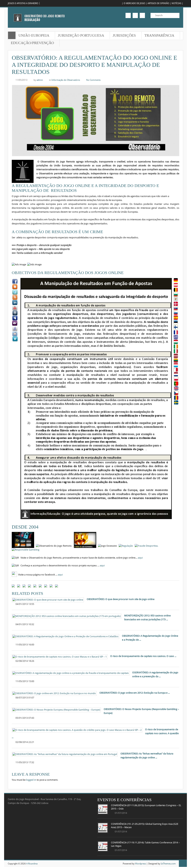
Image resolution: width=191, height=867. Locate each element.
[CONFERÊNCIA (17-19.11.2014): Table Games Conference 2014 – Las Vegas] (102, 846)
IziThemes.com (168, 863)
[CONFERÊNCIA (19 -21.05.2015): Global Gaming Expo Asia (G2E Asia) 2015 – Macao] (102, 827)
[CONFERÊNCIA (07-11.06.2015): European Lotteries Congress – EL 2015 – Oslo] (102, 809)
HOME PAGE (11, 35)
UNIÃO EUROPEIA (32, 35)
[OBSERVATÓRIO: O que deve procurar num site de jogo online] (48, 599)
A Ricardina (31, 863)
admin (40, 80)
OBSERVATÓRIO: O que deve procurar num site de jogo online (120, 599)
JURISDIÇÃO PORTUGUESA (79, 35)
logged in (31, 780)
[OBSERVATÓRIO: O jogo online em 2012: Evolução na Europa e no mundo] (54, 693)
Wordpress (140, 863)
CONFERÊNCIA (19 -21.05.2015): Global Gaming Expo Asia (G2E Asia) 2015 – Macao (144, 826)
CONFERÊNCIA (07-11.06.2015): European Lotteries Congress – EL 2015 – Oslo (146, 807)
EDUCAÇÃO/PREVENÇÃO (31, 43)
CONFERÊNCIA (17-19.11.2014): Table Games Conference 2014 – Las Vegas (145, 844)
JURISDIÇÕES (123, 35)
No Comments (93, 80)
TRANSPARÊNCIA (158, 35)
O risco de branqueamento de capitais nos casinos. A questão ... (95, 733)
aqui (140, 557)
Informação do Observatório (65, 80)
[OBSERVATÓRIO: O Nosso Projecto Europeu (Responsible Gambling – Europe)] (56, 709)
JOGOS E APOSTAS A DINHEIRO (23, 3)
